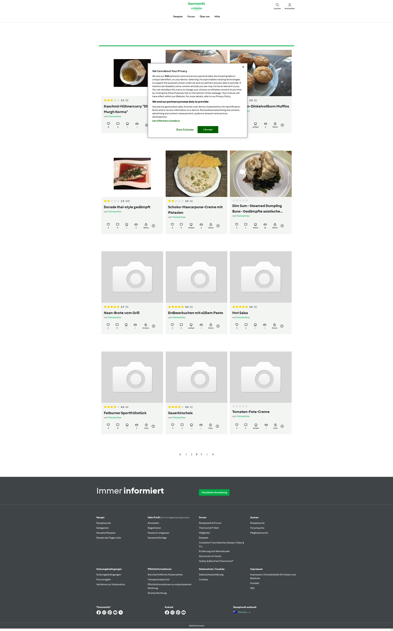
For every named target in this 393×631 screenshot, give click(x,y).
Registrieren (154, 527)
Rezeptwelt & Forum (210, 523)
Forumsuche (257, 527)
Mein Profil (168, 517)
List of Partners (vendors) (166, 120)
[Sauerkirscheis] (197, 377)
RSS (252, 588)
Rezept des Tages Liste (108, 537)
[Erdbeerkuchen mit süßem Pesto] (197, 277)
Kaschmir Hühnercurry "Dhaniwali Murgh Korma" (132, 109)
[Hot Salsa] (261, 277)
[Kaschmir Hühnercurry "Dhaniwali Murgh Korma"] (132, 73)
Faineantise (114, 116)
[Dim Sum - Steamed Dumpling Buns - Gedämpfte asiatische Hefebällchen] (261, 173)
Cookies (203, 579)
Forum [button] (191, 16)
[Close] (243, 66)
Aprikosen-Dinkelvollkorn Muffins (260, 106)
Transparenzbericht (158, 579)
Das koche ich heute (210, 556)
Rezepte (203, 537)
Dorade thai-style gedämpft (127, 207)
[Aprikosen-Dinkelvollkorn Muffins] (261, 73)
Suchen (254, 517)
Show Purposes (185, 129)
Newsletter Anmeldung (214, 492)
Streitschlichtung (157, 593)
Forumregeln (103, 579)
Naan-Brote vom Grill (121, 313)
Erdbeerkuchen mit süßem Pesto (195, 313)
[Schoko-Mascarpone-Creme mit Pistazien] (197, 173)
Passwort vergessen (158, 532)
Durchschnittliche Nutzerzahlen (165, 574)
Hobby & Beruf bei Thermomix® (216, 561)
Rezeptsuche (103, 523)
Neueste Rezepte (105, 532)
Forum (202, 517)
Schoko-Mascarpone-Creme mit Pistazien (195, 210)
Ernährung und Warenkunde (214, 551)
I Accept (208, 129)
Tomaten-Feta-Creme (251, 411)
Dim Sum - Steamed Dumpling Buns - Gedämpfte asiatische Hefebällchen (257, 208)
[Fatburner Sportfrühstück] (132, 377)
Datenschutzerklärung (211, 574)
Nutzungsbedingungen (108, 574)
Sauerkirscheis (180, 413)
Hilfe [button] (217, 16)
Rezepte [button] (178, 16)
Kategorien (102, 527)
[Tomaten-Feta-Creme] (261, 377)
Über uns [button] (205, 16)
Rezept (100, 517)
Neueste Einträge (157, 537)
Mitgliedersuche (259, 532)
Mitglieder (204, 532)
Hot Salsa (240, 313)
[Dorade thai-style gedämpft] (132, 173)
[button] (277, 6)
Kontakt (254, 583)
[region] (197, 100)
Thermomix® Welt (209, 527)
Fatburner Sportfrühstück (125, 413)
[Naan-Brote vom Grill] (132, 277)
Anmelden (153, 523)
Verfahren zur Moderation (110, 584)
